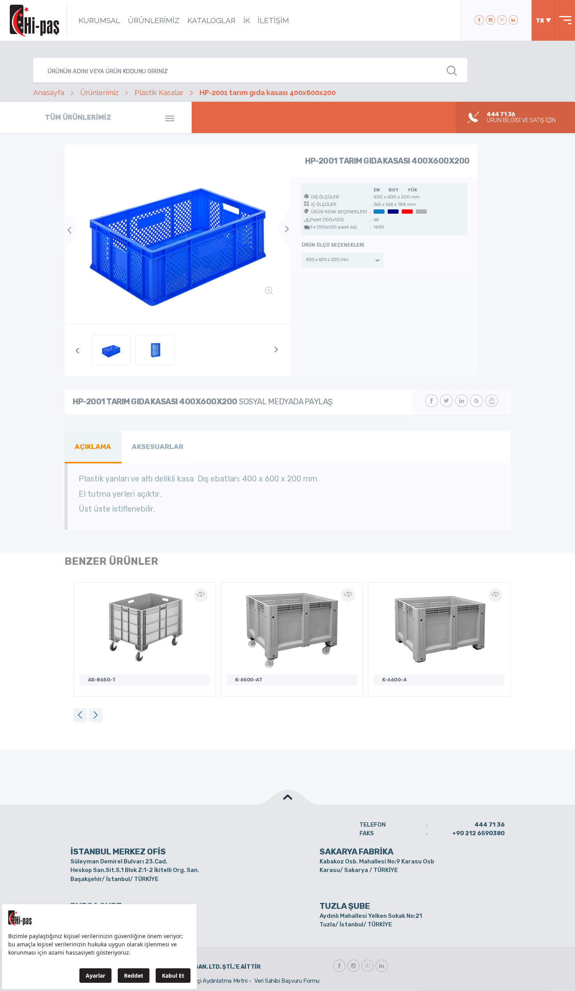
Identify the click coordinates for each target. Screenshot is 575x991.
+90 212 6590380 (478, 833)
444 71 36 (489, 824)
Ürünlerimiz (99, 92)
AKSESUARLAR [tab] (157, 446)
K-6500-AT (248, 680)
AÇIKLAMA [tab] (93, 446)
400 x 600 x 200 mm (327, 259)
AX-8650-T (102, 680)
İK (246, 20)
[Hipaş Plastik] (34, 20)
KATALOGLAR (211, 20)
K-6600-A (394, 680)
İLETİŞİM (273, 20)
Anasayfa (48, 92)
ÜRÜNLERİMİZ (154, 20)
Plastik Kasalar (159, 92)
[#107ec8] (178, 234)
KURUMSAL (99, 20)
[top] (287, 797)
